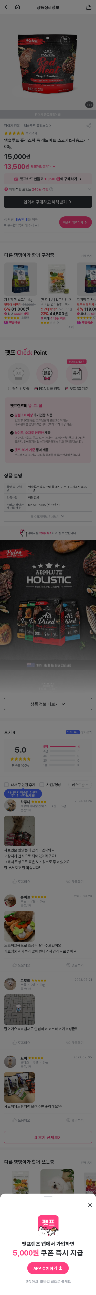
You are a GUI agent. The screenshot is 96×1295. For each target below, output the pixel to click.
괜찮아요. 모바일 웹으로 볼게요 (48, 1281)
